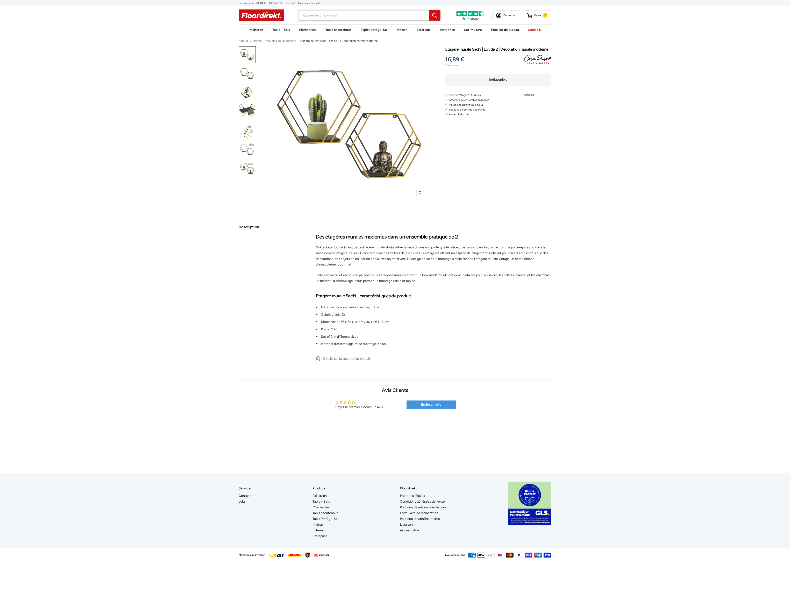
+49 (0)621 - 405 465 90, (268, 3)
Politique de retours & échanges (423, 507)
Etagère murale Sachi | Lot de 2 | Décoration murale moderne (339, 41)
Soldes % (534, 30)
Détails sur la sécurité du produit (346, 359)
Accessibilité (409, 530)
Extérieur (423, 30)
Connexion (509, 15)
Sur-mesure (473, 30)
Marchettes (307, 30)
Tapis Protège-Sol (374, 30)
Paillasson (256, 30)
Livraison (406, 524)
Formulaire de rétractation (419, 513)
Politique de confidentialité (420, 519)
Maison (402, 30)
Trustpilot (528, 94)
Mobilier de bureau (505, 30)
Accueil (244, 41)
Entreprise (447, 30)
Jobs (242, 501)
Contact (290, 3)
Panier (540, 15)
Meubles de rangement (281, 41)
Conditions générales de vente (422, 501)
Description (249, 227)
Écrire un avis (431, 404)
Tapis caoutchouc (338, 30)
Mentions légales (412, 496)
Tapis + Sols (281, 30)
